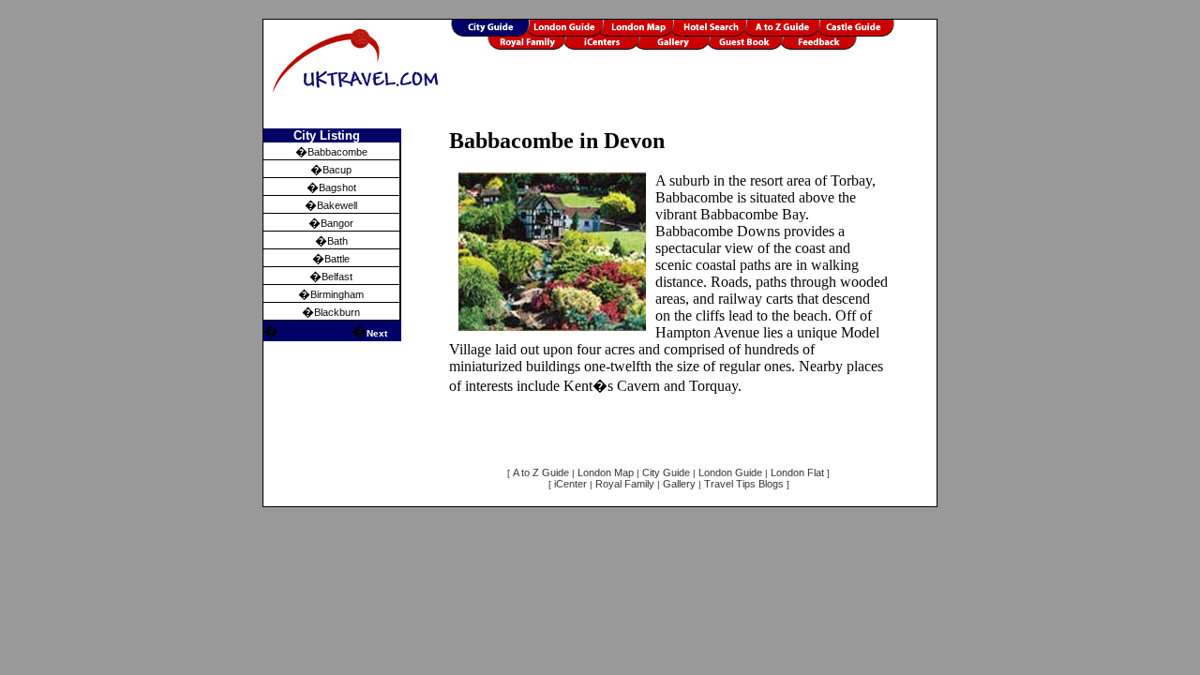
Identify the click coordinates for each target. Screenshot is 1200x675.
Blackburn (337, 312)
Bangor (337, 223)
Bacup (337, 169)
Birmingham (337, 294)
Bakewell (337, 205)
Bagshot (337, 187)
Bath (337, 241)
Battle (337, 258)
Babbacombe (338, 152)
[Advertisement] (693, 100)
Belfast (337, 276)
